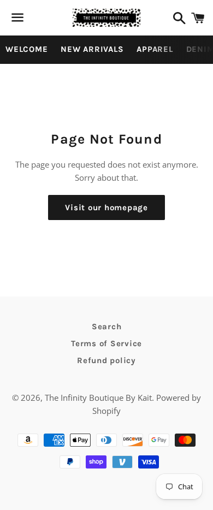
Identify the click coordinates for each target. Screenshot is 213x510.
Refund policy (106, 360)
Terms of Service (106, 343)
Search (107, 326)
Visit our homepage (106, 207)
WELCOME (26, 49)
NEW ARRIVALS (92, 49)
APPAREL (155, 49)
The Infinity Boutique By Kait (98, 397)
